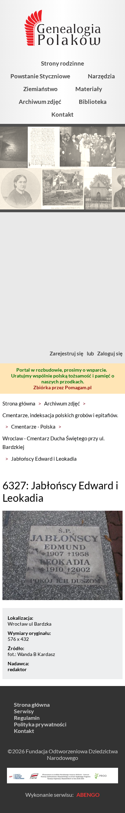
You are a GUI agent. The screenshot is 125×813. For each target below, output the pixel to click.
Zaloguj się (110, 353)
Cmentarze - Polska (33, 426)
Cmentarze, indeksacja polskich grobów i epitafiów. (60, 415)
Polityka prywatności (40, 724)
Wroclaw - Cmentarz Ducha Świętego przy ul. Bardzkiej (53, 442)
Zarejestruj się (66, 353)
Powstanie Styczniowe (40, 76)
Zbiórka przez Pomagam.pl (62, 387)
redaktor (17, 669)
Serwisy (24, 711)
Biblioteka (93, 101)
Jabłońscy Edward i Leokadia (44, 459)
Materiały (88, 88)
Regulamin (27, 717)
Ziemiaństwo (40, 88)
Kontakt (62, 114)
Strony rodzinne (62, 63)
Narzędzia (101, 76)
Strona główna (18, 403)
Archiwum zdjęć (40, 101)
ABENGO (88, 794)
